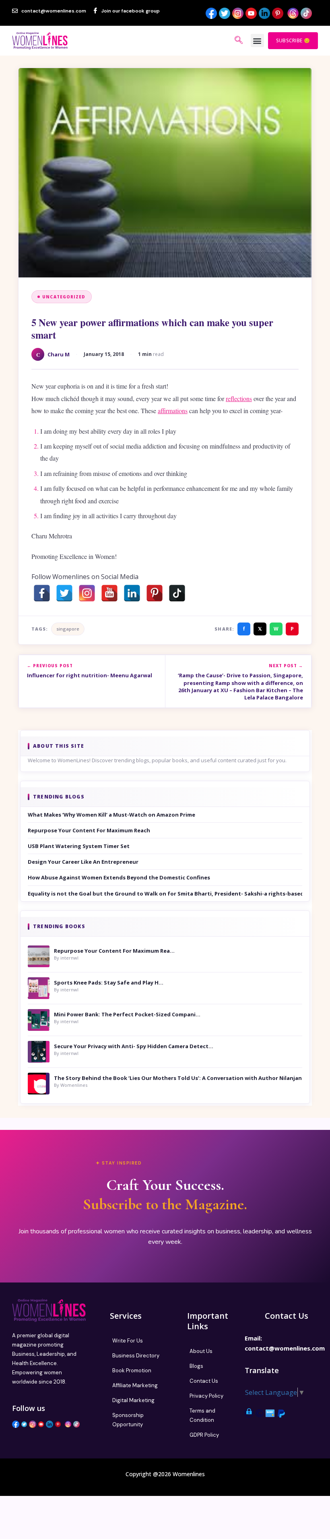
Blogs (196, 1366)
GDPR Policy (204, 1434)
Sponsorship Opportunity (128, 1420)
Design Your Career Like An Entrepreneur (83, 861)
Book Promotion (131, 1370)
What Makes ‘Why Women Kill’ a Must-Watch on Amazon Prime (111, 814)
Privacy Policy (206, 1395)
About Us (201, 1351)
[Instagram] (86, 593)
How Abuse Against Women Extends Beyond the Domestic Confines (119, 877)
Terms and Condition (202, 1415)
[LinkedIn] (132, 593)
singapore (67, 629)
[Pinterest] (154, 593)
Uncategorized (64, 297)
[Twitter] (64, 593)
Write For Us (127, 1340)
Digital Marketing (133, 1400)
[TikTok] (177, 593)
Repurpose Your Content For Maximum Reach (89, 830)
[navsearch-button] (239, 41)
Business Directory (135, 1355)
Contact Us (204, 1381)
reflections (239, 398)
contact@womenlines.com (285, 1348)
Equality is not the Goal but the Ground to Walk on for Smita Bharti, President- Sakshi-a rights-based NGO (165, 893)
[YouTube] (109, 593)
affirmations (173, 410)
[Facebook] (41, 593)
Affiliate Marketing (135, 1385)
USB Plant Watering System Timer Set (79, 846)
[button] (257, 40)
